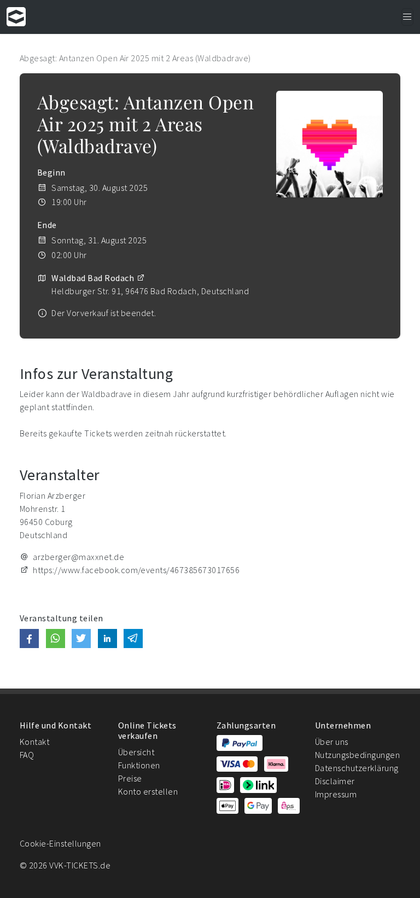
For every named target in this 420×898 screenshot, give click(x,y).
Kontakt (34, 741)
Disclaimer (335, 780)
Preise (130, 778)
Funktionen (139, 765)
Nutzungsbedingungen (357, 754)
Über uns (331, 741)
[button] (29, 638)
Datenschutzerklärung (357, 767)
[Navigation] (407, 17)
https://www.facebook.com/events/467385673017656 (136, 569)
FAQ (27, 754)
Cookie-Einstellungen (60, 843)
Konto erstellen (148, 791)
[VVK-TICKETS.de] (16, 16)
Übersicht (136, 752)
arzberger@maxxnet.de (78, 556)
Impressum (336, 794)
